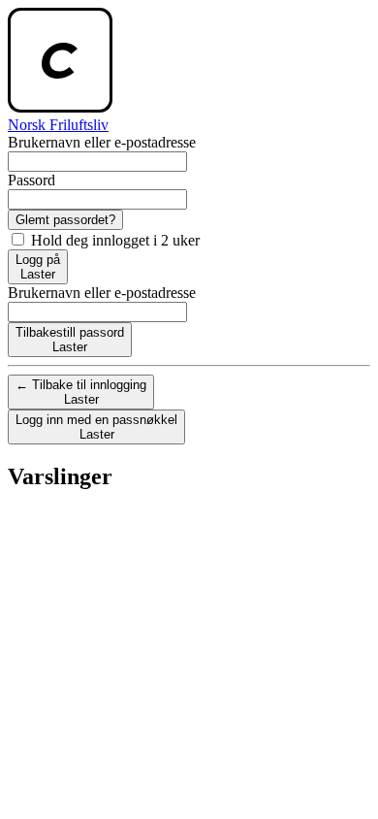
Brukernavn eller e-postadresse (102, 142)
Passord (31, 180)
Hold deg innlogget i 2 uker (113, 240)
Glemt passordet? (65, 220)
